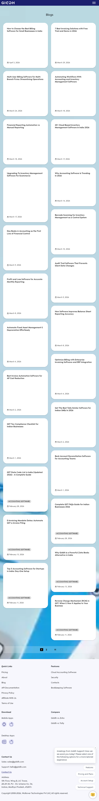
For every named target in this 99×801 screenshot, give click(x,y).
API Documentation (10, 687)
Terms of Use (7, 703)
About (4, 677)
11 (55, 649)
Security (54, 677)
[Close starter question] (95, 747)
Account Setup (87, 780)
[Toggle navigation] (93, 2)
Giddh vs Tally (57, 723)
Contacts (55, 682)
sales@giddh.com (15, 762)
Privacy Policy (8, 693)
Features (89, 767)
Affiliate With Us (9, 698)
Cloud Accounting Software (63, 672)
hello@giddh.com (18, 767)
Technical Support (85, 787)
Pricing (5, 672)
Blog (4, 682)
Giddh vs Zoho (57, 718)
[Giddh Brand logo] (8, 3)
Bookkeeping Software (61, 687)
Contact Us (7, 772)
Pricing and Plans (85, 774)
